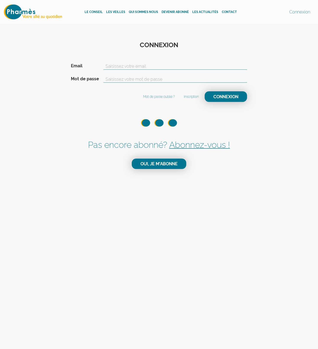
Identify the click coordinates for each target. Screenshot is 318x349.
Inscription (191, 97)
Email (76, 66)
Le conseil (94, 12)
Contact (229, 12)
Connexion (299, 11)
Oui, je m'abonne (159, 163)
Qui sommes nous (143, 12)
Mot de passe (85, 79)
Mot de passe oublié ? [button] (159, 97)
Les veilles (115, 12)
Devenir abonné (175, 12)
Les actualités (205, 12)
